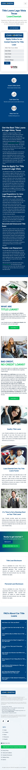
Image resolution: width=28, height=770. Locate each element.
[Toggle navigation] (25, 3)
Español (5, 739)
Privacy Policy (5, 750)
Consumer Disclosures (7, 755)
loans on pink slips (7, 264)
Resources (6, 736)
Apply (5, 730)
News (5, 734)
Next (7, 63)
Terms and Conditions (7, 752)
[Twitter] (8, 721)
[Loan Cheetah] (7, 3)
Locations (6, 732)
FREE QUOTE (7, 541)
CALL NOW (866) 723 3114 (11, 546)
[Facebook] (3, 721)
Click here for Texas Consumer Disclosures (13, 747)
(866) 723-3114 (6, 743)
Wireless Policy (5, 757)
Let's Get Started (14, 28)
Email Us (4, 759)
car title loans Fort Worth (13, 143)
